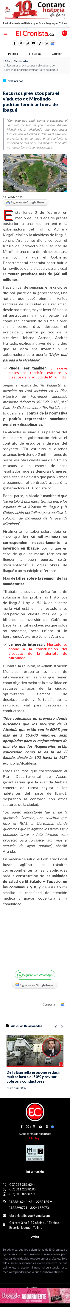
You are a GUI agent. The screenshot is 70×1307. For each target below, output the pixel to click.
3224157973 (39, 1208)
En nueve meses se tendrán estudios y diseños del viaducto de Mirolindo (37, 372)
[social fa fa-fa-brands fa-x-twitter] (21, 43)
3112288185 (39, 1202)
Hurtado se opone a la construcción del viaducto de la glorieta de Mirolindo (37, 651)
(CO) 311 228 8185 (22, 1189)
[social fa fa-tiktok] (40, 43)
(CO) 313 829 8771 (22, 1194)
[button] (46, 43)
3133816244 (18, 1202)
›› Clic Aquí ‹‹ (35, 1138)
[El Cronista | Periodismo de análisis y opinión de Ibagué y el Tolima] (35, 33)
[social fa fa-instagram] (27, 43)
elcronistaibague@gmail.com (29, 1216)
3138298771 (18, 1208)
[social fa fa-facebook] (14, 43)
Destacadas (21, 61)
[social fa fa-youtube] (33, 43)
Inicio (6, 61)
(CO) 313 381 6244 (22, 1185)
